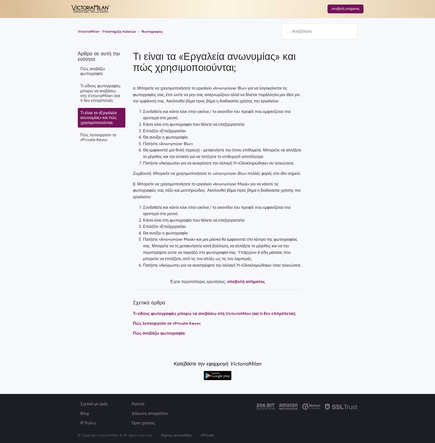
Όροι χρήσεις (143, 422)
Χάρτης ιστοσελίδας (176, 435)
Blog (84, 413)
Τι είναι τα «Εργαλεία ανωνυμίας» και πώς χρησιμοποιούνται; (98, 117)
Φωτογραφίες (152, 31)
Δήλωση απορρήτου (150, 413)
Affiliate (207, 435)
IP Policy (88, 422)
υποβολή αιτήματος (345, 9)
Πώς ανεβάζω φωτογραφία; (92, 71)
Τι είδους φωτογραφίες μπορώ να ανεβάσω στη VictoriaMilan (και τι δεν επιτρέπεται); (100, 93)
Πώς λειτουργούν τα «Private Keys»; (98, 137)
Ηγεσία (138, 403)
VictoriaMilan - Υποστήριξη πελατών (107, 31)
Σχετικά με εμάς (94, 403)
